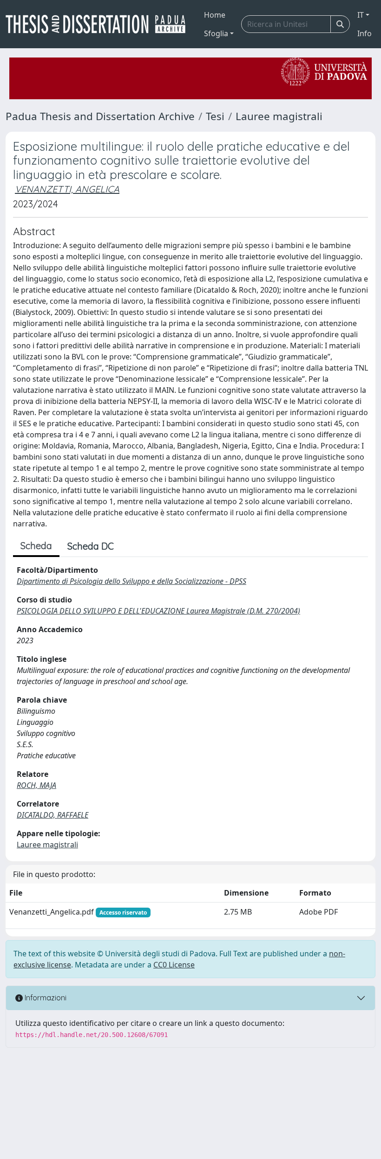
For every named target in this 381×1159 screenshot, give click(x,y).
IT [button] (360, 15)
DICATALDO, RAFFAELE (52, 815)
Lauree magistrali (279, 116)
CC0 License (174, 965)
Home (214, 15)
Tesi (215, 116)
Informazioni (44, 997)
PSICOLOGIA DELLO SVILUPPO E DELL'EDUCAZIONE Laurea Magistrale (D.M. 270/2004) (158, 611)
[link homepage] (99, 24)
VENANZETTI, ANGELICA (67, 189)
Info (364, 33)
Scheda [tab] (36, 545)
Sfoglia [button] (216, 33)
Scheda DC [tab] (90, 546)
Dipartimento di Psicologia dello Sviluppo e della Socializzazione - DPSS (131, 581)
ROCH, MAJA (36, 785)
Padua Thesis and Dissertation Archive (100, 116)
